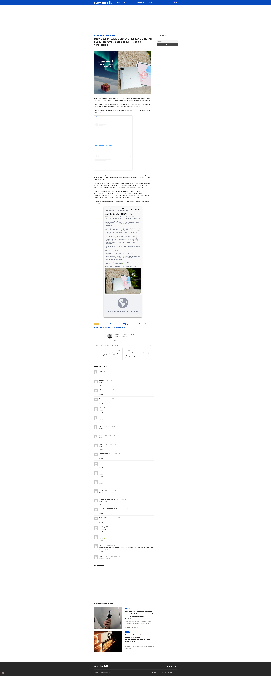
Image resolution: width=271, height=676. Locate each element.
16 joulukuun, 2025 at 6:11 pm (115, 527)
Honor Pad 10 (107, 345)
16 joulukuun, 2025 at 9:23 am (109, 417)
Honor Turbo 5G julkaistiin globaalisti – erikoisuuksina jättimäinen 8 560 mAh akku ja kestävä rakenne (137, 638)
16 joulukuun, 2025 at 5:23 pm (115, 517)
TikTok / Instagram (139, 2)
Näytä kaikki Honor (123, 657)
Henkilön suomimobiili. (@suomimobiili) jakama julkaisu (113, 167)
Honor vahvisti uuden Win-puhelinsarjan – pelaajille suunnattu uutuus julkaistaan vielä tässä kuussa (137, 355)
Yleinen (112, 35)
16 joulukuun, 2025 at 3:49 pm (123, 499)
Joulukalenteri (104, 35)
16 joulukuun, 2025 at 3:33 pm (110, 490)
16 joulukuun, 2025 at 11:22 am (109, 444)
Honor (96, 35)
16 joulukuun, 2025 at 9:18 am (109, 389)
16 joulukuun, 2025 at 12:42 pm (115, 462)
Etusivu (118, 2)
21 (102, 48)
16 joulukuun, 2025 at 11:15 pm (111, 536)
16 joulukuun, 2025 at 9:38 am (109, 426)
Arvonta (96, 345)
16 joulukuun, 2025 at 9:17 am (110, 380)
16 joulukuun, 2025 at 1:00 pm (111, 472)
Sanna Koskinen (103, 463)
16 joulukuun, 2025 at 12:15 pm (115, 453)
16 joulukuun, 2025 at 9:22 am (109, 398)
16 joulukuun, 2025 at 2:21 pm (114, 481)
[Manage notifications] (3, 673)
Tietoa (149, 2)
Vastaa (101, 376)
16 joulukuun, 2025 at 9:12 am (109, 371)
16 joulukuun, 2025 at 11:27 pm (111, 545)
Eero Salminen (117, 332)
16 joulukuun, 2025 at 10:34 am (109, 435)
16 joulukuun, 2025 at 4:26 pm (124, 508)
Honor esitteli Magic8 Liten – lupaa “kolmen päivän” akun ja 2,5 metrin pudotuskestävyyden (109, 355)
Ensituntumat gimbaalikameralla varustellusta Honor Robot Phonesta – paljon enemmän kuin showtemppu (139, 614)
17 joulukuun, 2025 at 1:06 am (114, 556)
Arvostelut (127, 2)
